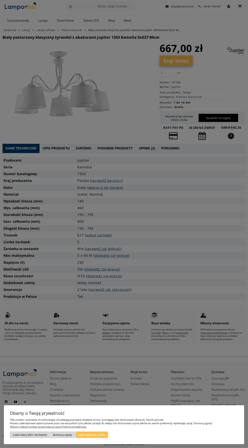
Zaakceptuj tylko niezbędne (30, 434)
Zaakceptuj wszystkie (91, 434)
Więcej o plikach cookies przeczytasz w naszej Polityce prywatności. (48, 426)
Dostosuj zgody (62, 434)
